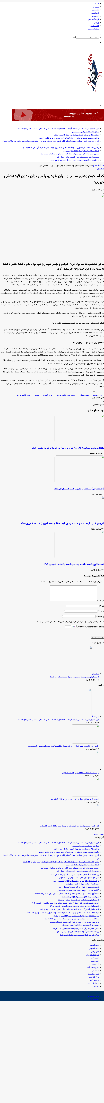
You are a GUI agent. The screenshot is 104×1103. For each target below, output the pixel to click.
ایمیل (101, 611)
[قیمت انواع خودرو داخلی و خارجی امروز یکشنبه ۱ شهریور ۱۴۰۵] (79, 558)
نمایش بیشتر (98, 834)
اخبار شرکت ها (93, 964)
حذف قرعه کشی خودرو (66, 395)
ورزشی (96, 22)
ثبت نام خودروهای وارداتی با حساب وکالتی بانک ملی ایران (76, 880)
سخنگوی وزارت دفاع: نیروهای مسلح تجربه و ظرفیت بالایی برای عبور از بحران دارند (66, 893)
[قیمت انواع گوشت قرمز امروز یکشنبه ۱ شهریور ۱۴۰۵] (79, 483)
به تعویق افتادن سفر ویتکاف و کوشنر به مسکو (80, 925)
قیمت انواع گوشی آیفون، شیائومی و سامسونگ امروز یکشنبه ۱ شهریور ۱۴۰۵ (69, 909)
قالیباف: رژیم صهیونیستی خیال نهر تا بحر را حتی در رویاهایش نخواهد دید (69, 826)
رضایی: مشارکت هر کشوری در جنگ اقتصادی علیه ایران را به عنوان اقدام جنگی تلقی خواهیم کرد (61, 147)
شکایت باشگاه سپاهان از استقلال (85, 131)
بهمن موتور (84, 395)
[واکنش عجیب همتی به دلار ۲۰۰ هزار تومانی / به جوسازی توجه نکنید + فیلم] (79, 442)
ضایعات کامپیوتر (92, 954)
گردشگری (95, 13)
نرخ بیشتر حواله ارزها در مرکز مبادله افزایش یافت (79, 934)
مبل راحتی (95, 951)
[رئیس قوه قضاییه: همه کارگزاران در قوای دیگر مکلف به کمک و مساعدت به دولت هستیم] (85, 743)
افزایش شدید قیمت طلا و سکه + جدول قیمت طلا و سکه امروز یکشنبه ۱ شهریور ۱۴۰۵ (62, 523)
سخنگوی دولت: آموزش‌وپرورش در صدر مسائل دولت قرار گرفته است (72, 919)
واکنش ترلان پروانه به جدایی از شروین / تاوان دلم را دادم (76, 135)
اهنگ (96, 986)
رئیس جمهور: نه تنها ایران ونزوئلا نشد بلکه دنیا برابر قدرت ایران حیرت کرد (70, 154)
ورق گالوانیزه (94, 977)
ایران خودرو (97, 395)
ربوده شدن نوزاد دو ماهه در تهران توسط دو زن (80, 772)
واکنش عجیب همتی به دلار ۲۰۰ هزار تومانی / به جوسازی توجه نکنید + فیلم (69, 138)
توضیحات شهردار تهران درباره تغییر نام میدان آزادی (79, 887)
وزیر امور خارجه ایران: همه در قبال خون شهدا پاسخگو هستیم (74, 922)
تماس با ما (94, 999)
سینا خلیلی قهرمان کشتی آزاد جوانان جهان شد (80, 896)
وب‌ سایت (100, 616)
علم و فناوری (94, 25)
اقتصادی (95, 10)
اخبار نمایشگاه (93, 967)
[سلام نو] (94, 98)
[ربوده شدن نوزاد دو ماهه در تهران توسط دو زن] (85, 769)
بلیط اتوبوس (94, 945)
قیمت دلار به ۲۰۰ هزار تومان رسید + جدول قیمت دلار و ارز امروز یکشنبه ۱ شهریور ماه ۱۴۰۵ (63, 912)
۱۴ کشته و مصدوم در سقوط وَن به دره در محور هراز (78, 890)
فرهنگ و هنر (93, 19)
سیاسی (96, 6)
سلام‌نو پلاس (93, 29)
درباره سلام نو (93, 996)
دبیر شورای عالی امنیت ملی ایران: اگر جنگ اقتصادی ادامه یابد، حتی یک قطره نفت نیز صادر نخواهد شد (58, 128)
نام (102, 606)
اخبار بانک (95, 958)
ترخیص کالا (94, 980)
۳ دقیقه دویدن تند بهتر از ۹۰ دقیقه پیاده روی (81, 150)
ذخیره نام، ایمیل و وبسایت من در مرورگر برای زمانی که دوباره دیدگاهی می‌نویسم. (68, 621)
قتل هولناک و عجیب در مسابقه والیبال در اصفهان (79, 877)
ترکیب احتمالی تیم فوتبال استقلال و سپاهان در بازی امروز (76, 915)
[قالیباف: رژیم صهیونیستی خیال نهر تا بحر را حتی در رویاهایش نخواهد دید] (85, 822)
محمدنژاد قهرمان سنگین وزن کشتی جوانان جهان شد (78, 157)
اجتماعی (95, 16)
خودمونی (95, 970)
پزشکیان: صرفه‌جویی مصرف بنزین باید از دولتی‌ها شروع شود (74, 160)
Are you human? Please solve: (90, 627)
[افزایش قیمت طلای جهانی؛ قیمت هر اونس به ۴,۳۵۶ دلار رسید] (85, 796)
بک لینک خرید (93, 983)
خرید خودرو (48, 395)
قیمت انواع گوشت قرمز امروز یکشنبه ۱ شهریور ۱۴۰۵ (79, 489)
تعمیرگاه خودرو (93, 974)
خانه (97, 3)
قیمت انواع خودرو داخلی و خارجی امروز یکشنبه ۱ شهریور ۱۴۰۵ (74, 564)
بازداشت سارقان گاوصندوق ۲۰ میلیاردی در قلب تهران (78, 931)
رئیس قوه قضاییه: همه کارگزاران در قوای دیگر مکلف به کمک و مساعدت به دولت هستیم (63, 746)
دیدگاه (100, 601)
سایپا (37, 395)
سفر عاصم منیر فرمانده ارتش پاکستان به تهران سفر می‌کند (75, 928)
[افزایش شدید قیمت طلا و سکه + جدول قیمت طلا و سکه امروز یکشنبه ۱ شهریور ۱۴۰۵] (85, 517)
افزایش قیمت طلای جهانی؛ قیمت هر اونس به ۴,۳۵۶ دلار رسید (74, 799)
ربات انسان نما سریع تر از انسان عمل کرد (82, 884)
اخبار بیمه (95, 961)
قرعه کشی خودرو (23, 395)
